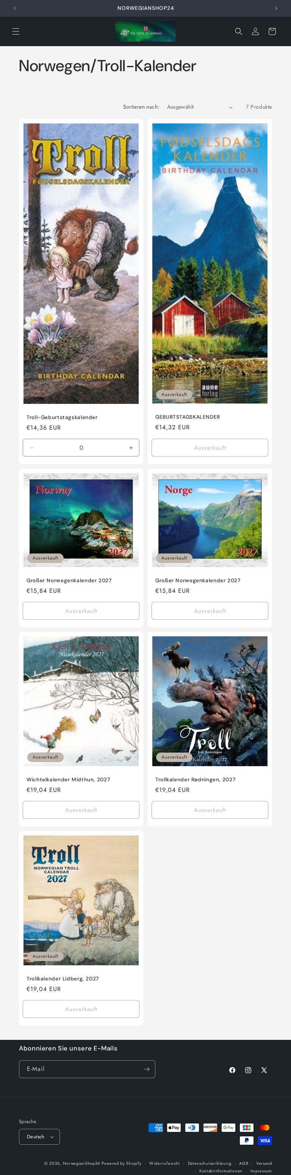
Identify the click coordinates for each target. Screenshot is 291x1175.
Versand (264, 1163)
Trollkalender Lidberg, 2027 (63, 979)
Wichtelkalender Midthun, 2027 (68, 779)
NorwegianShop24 (82, 1163)
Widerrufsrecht (164, 1163)
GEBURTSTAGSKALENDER (187, 417)
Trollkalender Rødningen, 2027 (195, 779)
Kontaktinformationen (220, 1171)
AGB (243, 1163)
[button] (16, 31)
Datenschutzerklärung (210, 1163)
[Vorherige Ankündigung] (14, 8)
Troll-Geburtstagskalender (62, 417)
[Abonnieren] (146, 1069)
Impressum (261, 1171)
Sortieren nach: (141, 107)
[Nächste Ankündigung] (276, 8)
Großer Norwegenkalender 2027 (69, 580)
